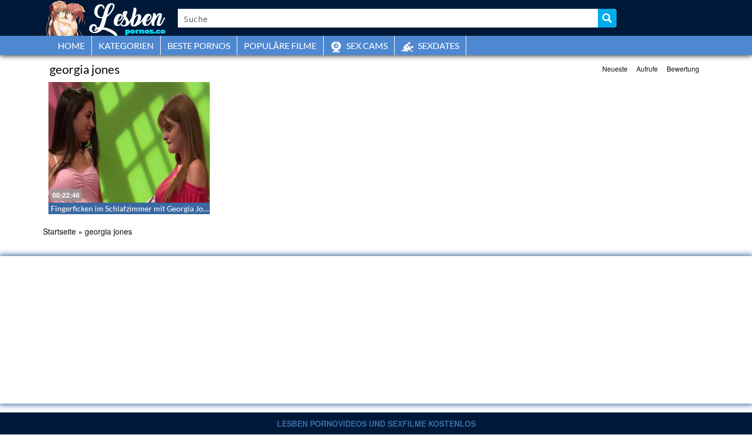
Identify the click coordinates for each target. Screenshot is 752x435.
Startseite (59, 231)
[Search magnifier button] (607, 18)
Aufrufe (647, 68)
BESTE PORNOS (198, 45)
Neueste (615, 68)
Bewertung (683, 68)
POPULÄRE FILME (280, 45)
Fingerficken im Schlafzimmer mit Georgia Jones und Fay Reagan (160, 208)
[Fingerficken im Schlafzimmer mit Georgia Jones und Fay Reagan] (129, 142)
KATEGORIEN (126, 45)
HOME (71, 45)
